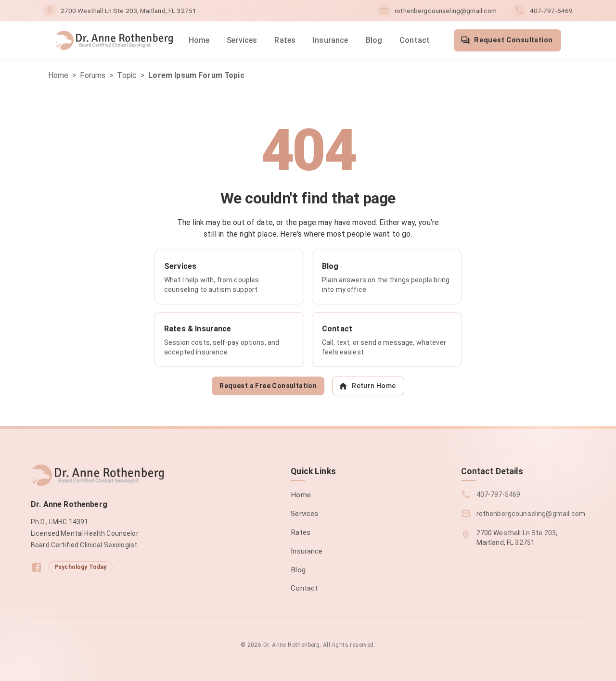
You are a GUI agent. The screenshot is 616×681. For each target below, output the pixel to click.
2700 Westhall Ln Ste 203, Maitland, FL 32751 (129, 10)
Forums (92, 75)
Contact (414, 40)
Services (242, 40)
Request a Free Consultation (268, 386)
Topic (127, 75)
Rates (284, 40)
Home (199, 40)
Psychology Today (80, 567)
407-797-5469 (551, 10)
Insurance (330, 40)
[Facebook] (36, 567)
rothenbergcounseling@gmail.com (446, 10)
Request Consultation (513, 40)
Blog (374, 40)
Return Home (374, 386)
